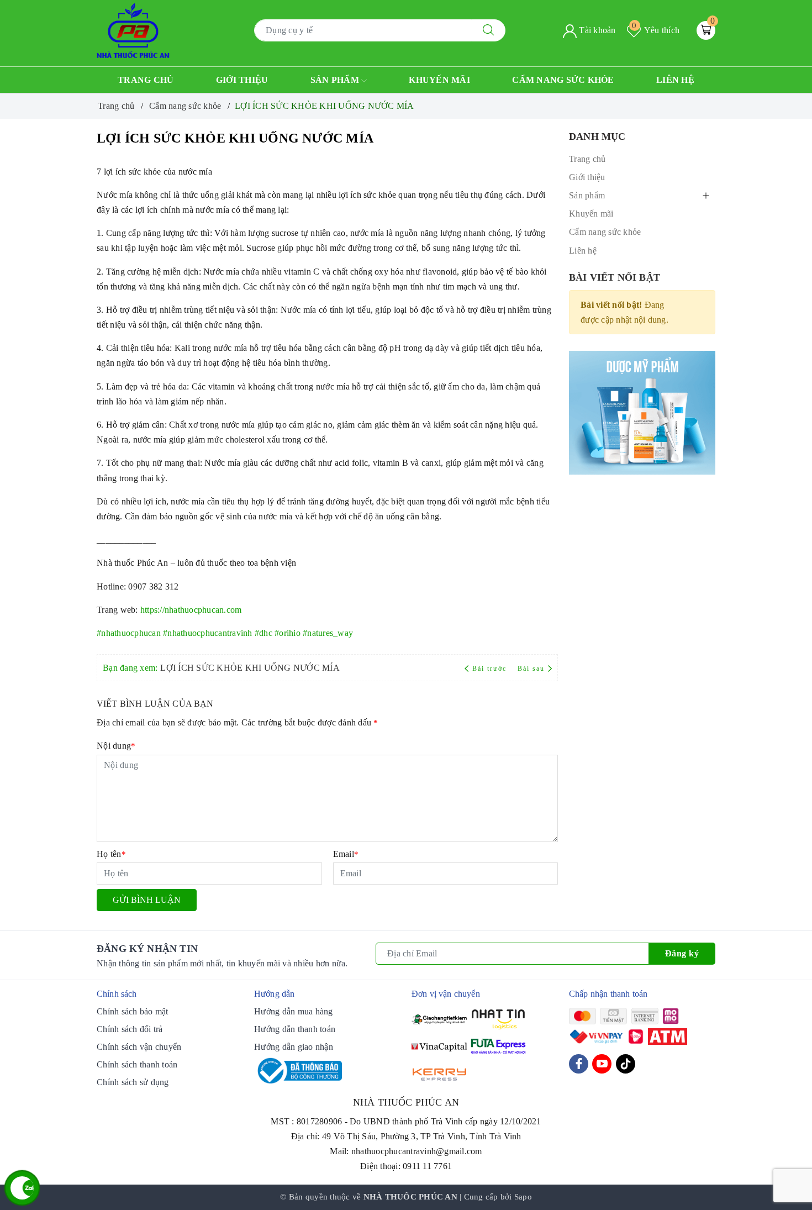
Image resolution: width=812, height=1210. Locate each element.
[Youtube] (601, 1064)
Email (346, 854)
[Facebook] (578, 1064)
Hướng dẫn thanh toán (294, 1029)
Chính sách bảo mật (132, 1011)
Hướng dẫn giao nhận (293, 1046)
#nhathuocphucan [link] (129, 633)
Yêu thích (655, 30)
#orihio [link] (287, 633)
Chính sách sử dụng (133, 1082)
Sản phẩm (335, 80)
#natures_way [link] (328, 633)
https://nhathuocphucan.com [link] (191, 609)
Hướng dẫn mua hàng (293, 1011)
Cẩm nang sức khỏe (563, 80)
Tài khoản (596, 30)
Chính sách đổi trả (130, 1029)
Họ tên (111, 854)
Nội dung (116, 745)
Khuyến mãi (439, 80)
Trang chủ (145, 80)
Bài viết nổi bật (614, 277)
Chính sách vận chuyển (139, 1046)
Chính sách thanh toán (137, 1064)
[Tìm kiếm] (488, 30)
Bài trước (490, 668)
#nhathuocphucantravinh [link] (207, 633)
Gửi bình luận (147, 899)
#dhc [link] (263, 633)
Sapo (523, 1196)
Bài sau (531, 668)
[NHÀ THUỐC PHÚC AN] (133, 29)
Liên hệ (675, 80)
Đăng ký (682, 953)
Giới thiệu (242, 80)
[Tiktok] (625, 1064)
